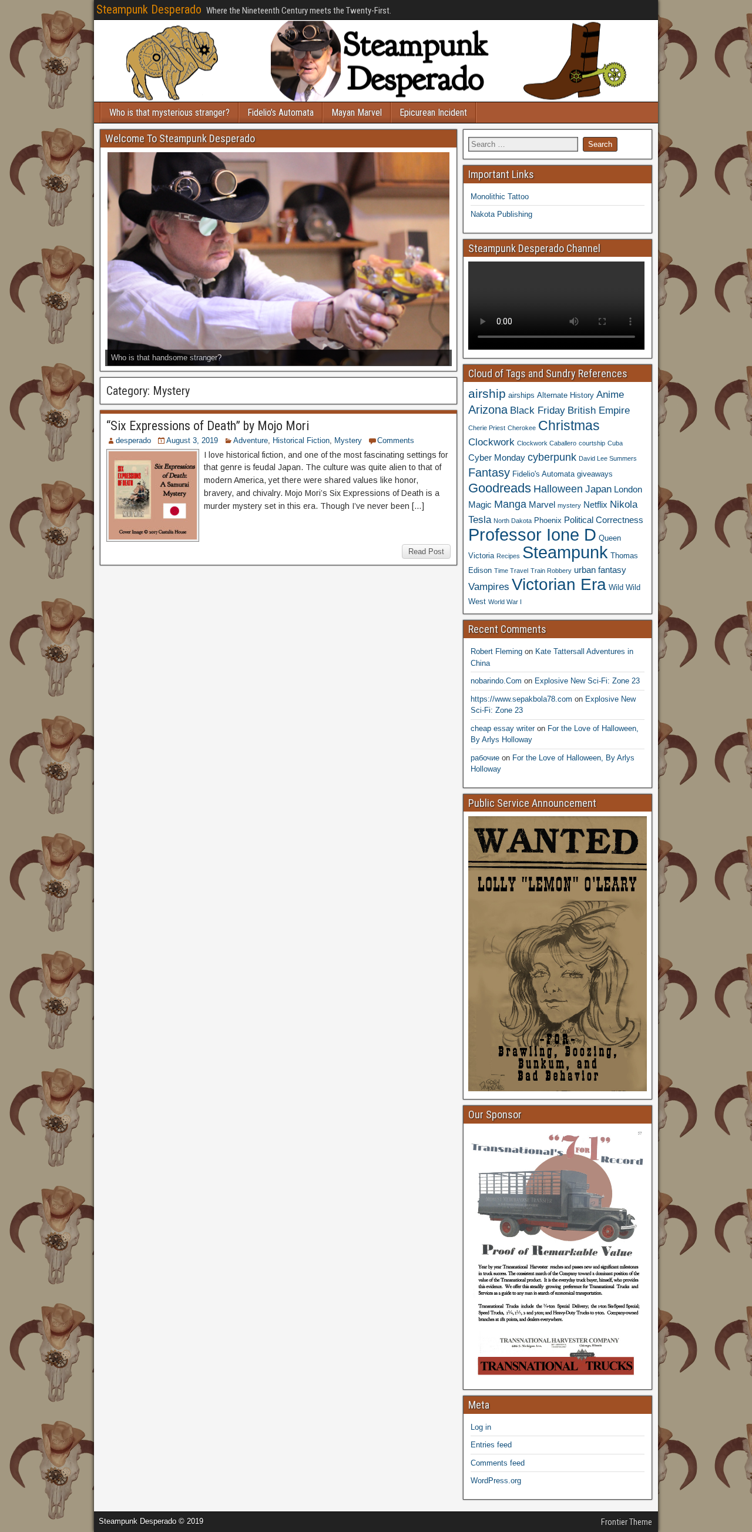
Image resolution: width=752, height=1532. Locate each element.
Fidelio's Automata (543, 474)
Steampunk (565, 552)
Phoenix (548, 520)
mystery (569, 505)
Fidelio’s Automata (280, 112)
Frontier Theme (626, 1522)
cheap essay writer (503, 728)
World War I (505, 601)
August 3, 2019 (192, 440)
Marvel (542, 504)
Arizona (488, 409)
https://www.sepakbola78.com (521, 699)
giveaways (595, 474)
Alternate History (565, 395)
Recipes (508, 555)
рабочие (485, 757)
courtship (592, 443)
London (628, 489)
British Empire (599, 410)
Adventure (250, 440)
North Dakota (513, 520)
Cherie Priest (486, 427)
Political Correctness (603, 520)
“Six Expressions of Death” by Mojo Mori (207, 425)
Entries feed (491, 1444)
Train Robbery (551, 570)
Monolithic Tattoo (500, 196)
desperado (133, 440)
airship (487, 393)
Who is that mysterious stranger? (169, 112)
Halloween (558, 488)
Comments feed (498, 1463)
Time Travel (511, 570)
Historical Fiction (301, 440)
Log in (481, 1427)
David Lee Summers (608, 458)
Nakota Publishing (501, 214)
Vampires (488, 586)
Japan (598, 489)
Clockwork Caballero (546, 443)
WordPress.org (496, 1480)
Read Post (426, 551)
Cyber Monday (496, 457)
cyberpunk (552, 457)
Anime (610, 394)
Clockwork (491, 442)
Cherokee (522, 427)
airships (521, 395)
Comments (395, 440)
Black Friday (537, 410)
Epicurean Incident (433, 112)
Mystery (348, 440)
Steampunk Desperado (149, 9)
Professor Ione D (532, 534)
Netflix (595, 504)
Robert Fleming (496, 651)
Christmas (569, 425)
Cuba (615, 443)
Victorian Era (559, 584)
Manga (510, 504)
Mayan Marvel (356, 112)
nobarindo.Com (496, 680)
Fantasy (489, 472)
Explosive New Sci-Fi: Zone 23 (587, 680)
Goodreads (499, 488)
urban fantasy (600, 570)
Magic (480, 504)
